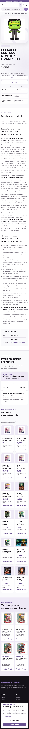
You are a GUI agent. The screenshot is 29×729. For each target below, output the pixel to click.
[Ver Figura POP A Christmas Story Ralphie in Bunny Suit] (7, 618)
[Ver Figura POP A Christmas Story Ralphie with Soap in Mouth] (21, 618)
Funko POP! (22, 342)
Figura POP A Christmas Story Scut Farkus (7, 659)
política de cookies (7, 716)
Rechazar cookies (14, 720)
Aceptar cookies (14, 724)
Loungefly (3, 699)
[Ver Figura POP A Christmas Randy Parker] (21, 648)
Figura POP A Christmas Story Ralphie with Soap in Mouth (21, 629)
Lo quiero (15, 77)
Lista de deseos (19, 699)
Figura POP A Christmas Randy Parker (21, 659)
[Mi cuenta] (23, 5)
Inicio (2, 13)
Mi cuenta (18, 697)
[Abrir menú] (2, 5)
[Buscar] (26, 9)
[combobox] (14, 9)
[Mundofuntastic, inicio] (10, 5)
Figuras (2, 702)
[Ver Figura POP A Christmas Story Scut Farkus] (7, 648)
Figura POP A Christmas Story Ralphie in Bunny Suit (7, 629)
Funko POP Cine (15, 342)
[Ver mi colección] (26, 5)
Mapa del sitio (18, 702)
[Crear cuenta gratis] (20, 5)
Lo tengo (16, 82)
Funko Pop (3, 697)
